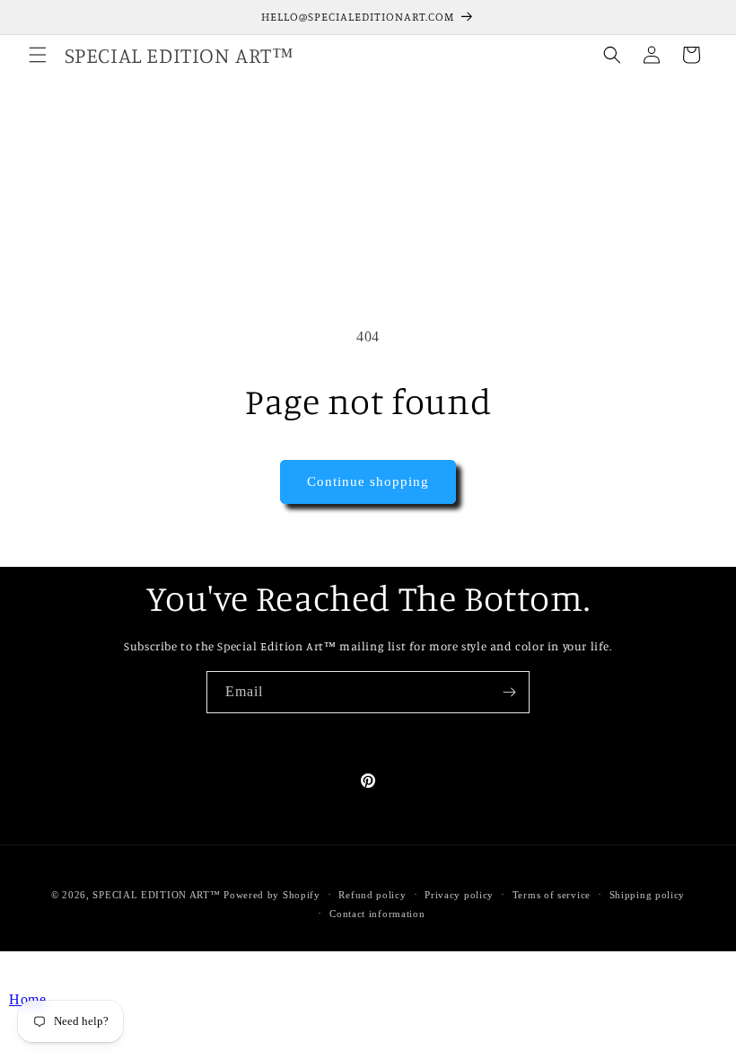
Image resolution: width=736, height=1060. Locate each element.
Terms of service (552, 894)
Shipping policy (647, 894)
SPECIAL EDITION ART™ (156, 894)
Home (27, 999)
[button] (37, 55)
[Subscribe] (509, 692)
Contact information (377, 913)
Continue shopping (368, 481)
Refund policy (372, 894)
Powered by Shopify (271, 894)
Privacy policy (459, 894)
